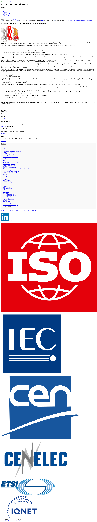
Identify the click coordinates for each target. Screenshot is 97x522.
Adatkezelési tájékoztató (15, 520)
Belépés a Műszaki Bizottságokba (10, 165)
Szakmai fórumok (7, 187)
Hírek (4, 161)
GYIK (32, 210)
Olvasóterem (5, 202)
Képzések (5, 186)
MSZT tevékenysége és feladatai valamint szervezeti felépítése (16, 150)
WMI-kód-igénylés (7, 203)
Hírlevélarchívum (19, 210)
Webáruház (5, 193)
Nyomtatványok (27, 210)
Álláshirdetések (12, 210)
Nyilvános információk (8, 182)
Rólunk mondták (6, 180)
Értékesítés (3, 133)
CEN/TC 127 (3, 126)
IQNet (4, 178)
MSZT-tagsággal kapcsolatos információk (12, 151)
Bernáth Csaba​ (4, 118)
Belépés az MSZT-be (7, 152)
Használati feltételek (5, 520)
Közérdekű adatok (4, 210)
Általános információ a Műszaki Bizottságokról (13, 162)
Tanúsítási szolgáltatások (8, 176)
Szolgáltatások (6, 192)
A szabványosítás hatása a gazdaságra (11, 171)
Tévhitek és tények (7, 155)
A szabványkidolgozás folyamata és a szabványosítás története (16, 168)
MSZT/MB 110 (4, 124)
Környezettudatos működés (9, 154)
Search (14, 19)
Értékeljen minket (6, 181)
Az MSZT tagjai (6, 153)
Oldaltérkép (3, 143)
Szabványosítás (6, 160)
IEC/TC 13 (5, 158)
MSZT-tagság (6, 198)
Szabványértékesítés (7, 196)
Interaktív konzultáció (7, 188)
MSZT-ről (5, 148)
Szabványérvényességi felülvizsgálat (10, 205)
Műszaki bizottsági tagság (8, 199)
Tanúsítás (5, 174)
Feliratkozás (3, 141)
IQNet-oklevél (6, 189)
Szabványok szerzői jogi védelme (10, 172)
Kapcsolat (37, 210)
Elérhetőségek (6, 179)
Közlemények (6, 166)
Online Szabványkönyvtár (8, 194)
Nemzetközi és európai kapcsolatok (10, 157)
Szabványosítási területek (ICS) (9, 167)
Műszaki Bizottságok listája (9, 164)
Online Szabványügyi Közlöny (9, 195)
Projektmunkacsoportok (8, 170)
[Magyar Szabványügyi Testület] (8, 1)
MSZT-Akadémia (7, 185)
